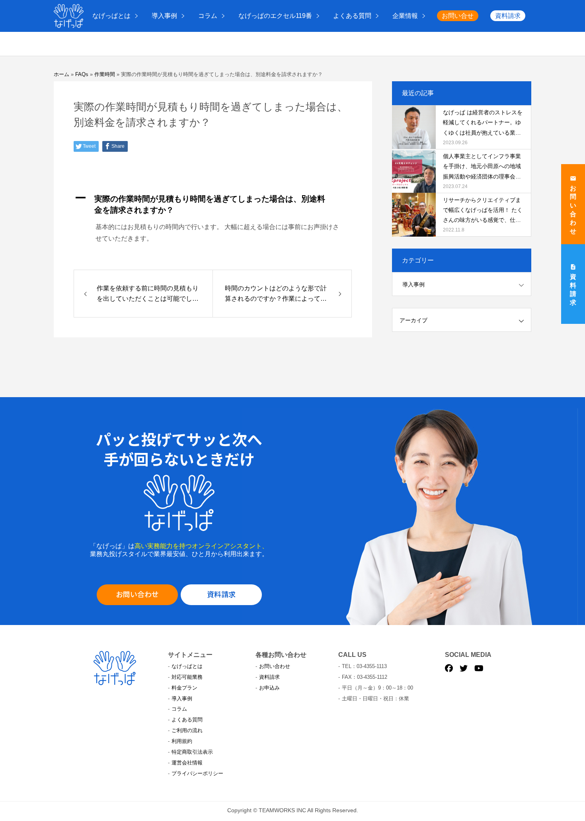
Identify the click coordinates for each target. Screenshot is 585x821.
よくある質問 (352, 15)
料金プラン (184, 688)
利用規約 (182, 741)
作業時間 (104, 74)
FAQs (81, 74)
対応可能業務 (187, 677)
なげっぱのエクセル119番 (275, 15)
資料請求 (508, 15)
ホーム (61, 74)
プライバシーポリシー (197, 773)
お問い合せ (458, 15)
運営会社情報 (187, 763)
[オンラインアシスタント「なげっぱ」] (69, 16)
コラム (207, 15)
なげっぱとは (111, 15)
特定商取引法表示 (192, 752)
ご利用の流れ (187, 730)
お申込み (269, 688)
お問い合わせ (137, 594)
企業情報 (405, 15)
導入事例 (164, 15)
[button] (213, 204)
